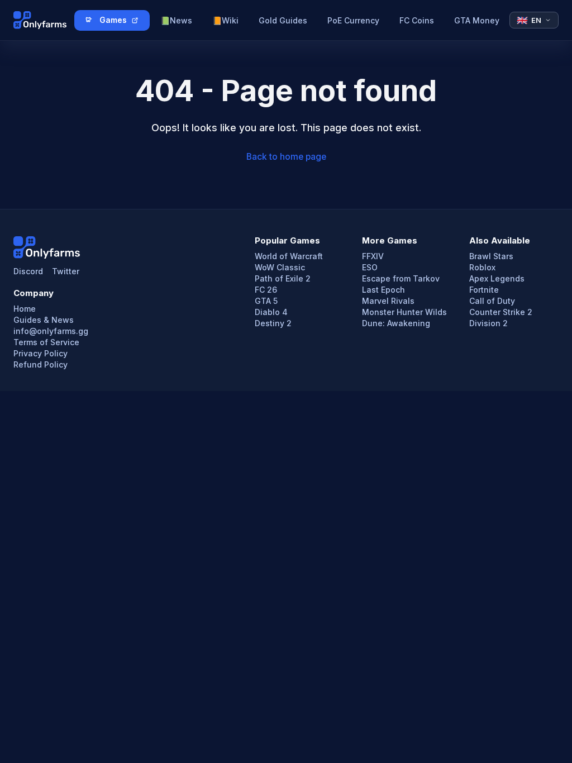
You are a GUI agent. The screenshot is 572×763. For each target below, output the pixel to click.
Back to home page (286, 156)
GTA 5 (266, 301)
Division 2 (488, 323)
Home (24, 309)
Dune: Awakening (396, 323)
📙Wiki (225, 20)
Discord (28, 271)
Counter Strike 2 (500, 312)
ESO (370, 267)
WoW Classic (280, 267)
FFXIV (373, 256)
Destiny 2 (273, 323)
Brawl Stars (491, 256)
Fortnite (484, 290)
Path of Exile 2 (283, 279)
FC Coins (416, 20)
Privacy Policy (40, 353)
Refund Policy (40, 365)
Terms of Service (46, 342)
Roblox (482, 267)
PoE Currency (353, 20)
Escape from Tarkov (401, 279)
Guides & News (43, 320)
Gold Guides (283, 20)
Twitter (65, 271)
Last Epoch (383, 290)
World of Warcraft (289, 256)
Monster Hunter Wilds (404, 312)
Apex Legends (497, 279)
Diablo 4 (271, 312)
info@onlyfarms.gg (50, 331)
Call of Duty (492, 301)
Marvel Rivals (388, 301)
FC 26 (266, 290)
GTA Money (476, 20)
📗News (176, 20)
